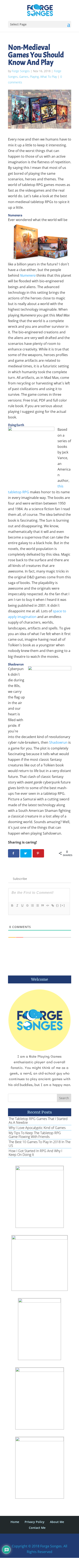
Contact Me (37, 1528)
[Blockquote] (42, 905)
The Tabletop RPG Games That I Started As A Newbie (38, 1120)
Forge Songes (21, 71)
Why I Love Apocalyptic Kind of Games (37, 1127)
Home (15, 1522)
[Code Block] (47, 905)
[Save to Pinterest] (38, 853)
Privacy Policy (34, 1522)
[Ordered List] (32, 905)
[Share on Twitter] (26, 853)
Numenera (28, 275)
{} (57, 905)
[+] (62, 905)
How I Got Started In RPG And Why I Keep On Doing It (35, 1153)
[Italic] (17, 905)
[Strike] (27, 905)
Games (23, 77)
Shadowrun (58, 742)
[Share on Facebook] (13, 853)
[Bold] (12, 905)
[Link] (52, 905)
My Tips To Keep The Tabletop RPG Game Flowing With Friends (35, 1135)
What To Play (48, 77)
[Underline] (22, 905)
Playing (34, 77)
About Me (57, 1522)
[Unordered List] (37, 905)
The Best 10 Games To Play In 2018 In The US (40, 1144)
